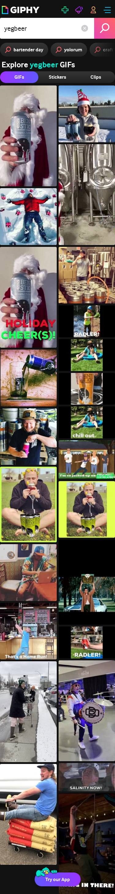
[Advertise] (79, 10)
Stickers (57, 77)
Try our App (57, 879)
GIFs (19, 77)
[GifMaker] (65, 10)
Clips (95, 77)
